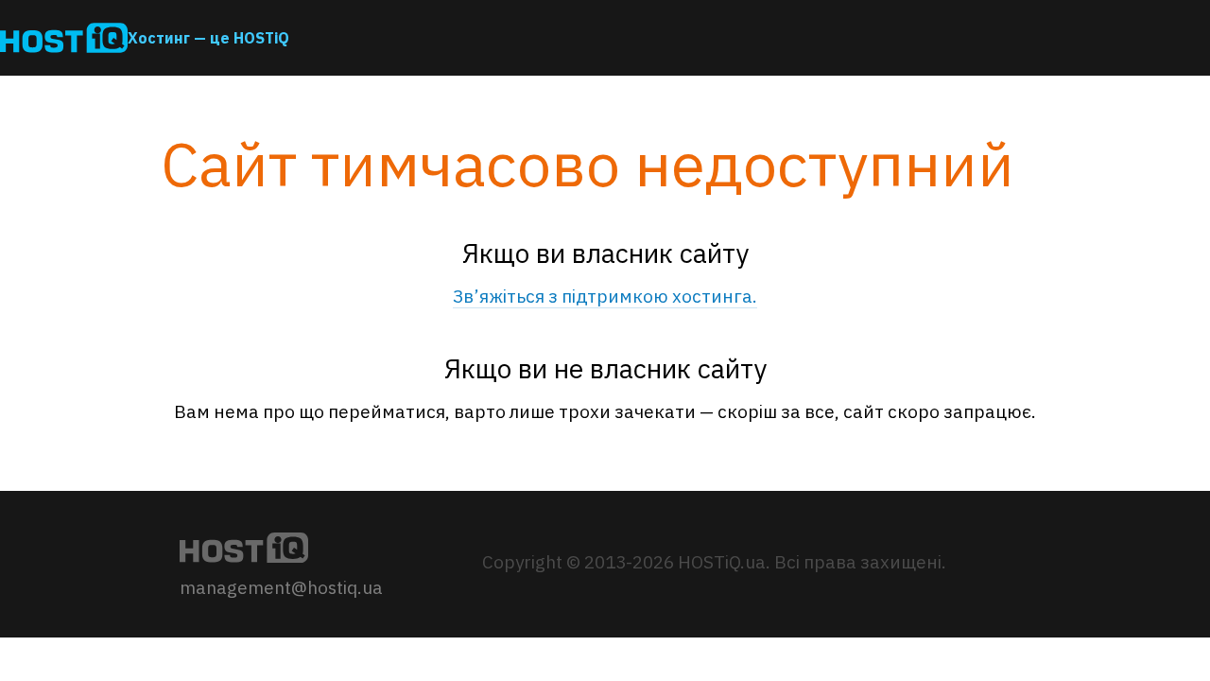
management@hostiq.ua (281, 587)
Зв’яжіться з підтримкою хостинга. (605, 296)
